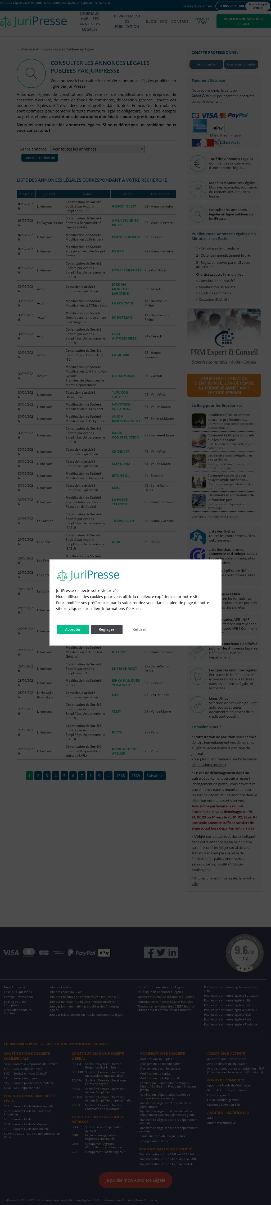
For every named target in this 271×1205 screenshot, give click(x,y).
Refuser (139, 629)
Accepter (73, 629)
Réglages (107, 629)
